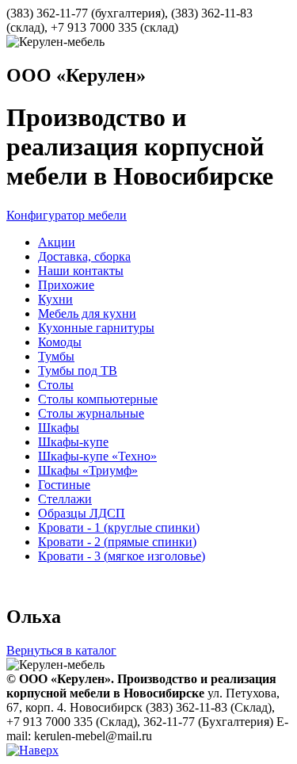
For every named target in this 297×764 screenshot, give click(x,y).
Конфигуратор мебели (66, 215)
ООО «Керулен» (76, 75)
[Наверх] (32, 750)
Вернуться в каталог (61, 650)
